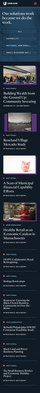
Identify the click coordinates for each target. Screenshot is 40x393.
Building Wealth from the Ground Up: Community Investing (19, 97)
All (20, 31)
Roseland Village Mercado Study (15, 142)
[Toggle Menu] (35, 3)
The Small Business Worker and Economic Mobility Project (18, 373)
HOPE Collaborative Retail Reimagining (18, 261)
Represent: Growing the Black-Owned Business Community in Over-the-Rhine (16, 304)
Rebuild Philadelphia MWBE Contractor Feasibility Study (19, 328)
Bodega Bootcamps (14, 281)
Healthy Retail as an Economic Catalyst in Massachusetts (19, 234)
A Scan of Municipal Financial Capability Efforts (18, 187)
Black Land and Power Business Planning (15, 350)
